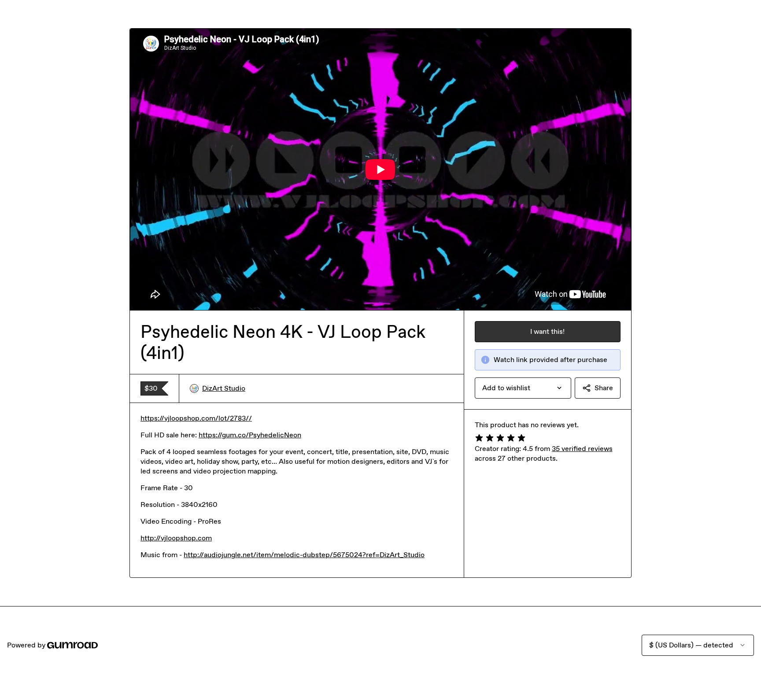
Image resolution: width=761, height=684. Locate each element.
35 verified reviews (582, 448)
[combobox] (523, 388)
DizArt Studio (223, 388)
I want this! (547, 331)
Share (604, 388)
